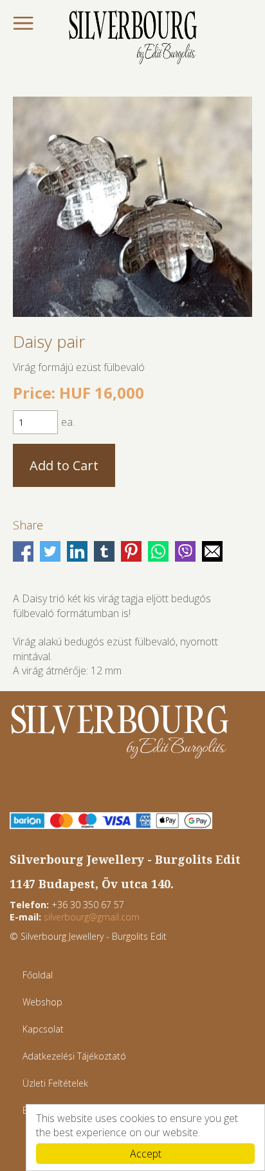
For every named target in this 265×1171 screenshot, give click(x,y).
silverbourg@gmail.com (92, 917)
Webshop (42, 1002)
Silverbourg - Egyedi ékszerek (132, 38)
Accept (145, 1154)
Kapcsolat (43, 1029)
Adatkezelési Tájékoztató (74, 1056)
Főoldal (38, 975)
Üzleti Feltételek (55, 1083)
